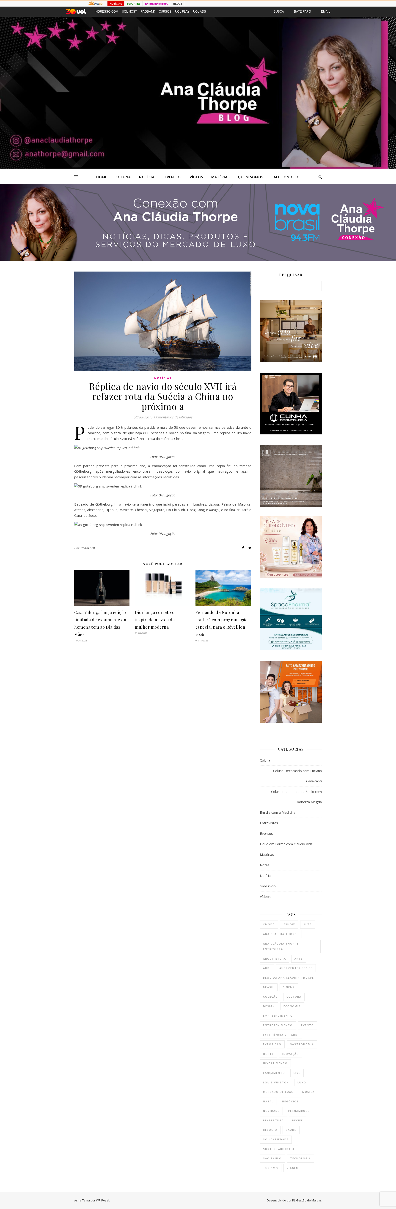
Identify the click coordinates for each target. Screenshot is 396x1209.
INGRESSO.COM (106, 11)
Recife (297, 1120)
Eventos (173, 177)
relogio (270, 1129)
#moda (269, 924)
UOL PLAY (182, 11)
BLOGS (177, 3)
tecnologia (300, 1158)
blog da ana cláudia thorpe (288, 977)
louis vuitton (276, 1082)
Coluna (123, 177)
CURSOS (165, 11)
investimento (275, 1063)
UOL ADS (199, 11)
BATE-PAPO (302, 11)
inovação (290, 1054)
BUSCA (279, 11)
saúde (291, 1129)
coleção (270, 996)
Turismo (270, 1168)
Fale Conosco (286, 177)
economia (292, 1006)
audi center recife (296, 968)
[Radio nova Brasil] (198, 259)
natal (268, 1101)
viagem (293, 1168)
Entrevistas (269, 823)
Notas (265, 865)
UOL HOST (129, 11)
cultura (293, 996)
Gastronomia (302, 1044)
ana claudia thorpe (281, 934)
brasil (268, 987)
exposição (272, 1044)
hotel (268, 1054)
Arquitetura (274, 958)
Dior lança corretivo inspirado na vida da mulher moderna (155, 620)
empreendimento (278, 1015)
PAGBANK (148, 11)
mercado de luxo (278, 1091)
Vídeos (196, 177)
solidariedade (276, 1139)
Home (101, 177)
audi (267, 968)
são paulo (272, 1158)
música (308, 1091)
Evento (307, 1025)
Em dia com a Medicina (277, 812)
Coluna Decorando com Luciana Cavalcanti (297, 775)
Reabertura (273, 1120)
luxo (301, 1082)
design (269, 1006)
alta (307, 924)
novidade (271, 1110)
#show (289, 924)
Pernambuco (299, 1110)
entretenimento (278, 1025)
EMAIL (325, 11)
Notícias (148, 177)
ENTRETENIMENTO (156, 3)
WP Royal (102, 1200)
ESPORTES (133, 3)
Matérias (220, 177)
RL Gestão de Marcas (307, 1200)
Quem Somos (250, 177)
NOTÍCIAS (116, 3)
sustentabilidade (279, 1149)
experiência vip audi (281, 1035)
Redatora (88, 548)
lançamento (274, 1072)
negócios (290, 1101)
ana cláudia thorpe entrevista (281, 946)
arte (298, 958)
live (297, 1072)
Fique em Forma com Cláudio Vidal (286, 844)
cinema (289, 987)
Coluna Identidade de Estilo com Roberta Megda (296, 796)
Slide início (268, 886)
